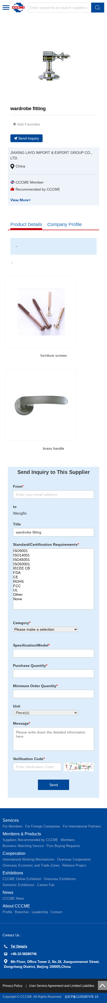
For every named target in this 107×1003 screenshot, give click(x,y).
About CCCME (16, 906)
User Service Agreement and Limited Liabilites (61, 986)
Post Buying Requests (63, 846)
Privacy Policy (13, 986)
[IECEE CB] (53, 568)
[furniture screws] (41, 312)
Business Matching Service (23, 846)
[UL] (53, 590)
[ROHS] (53, 581)
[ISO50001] (53, 564)
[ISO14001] (53, 555)
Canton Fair (46, 885)
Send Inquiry (28, 138)
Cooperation (14, 853)
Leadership (40, 912)
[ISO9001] (53, 551)
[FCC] (53, 586)
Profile (7, 912)
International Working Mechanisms (29, 859)
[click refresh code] (77, 767)
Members (68, 840)
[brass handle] (41, 405)
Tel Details (19, 946)
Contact (56, 912)
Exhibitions (13, 873)
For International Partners (82, 826)
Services (11, 820)
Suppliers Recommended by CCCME (30, 840)
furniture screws (54, 355)
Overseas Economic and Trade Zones (31, 865)
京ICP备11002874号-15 (81, 997)
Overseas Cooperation (74, 859)
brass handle (53, 448)
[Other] (53, 594)
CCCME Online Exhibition (22, 879)
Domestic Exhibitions (19, 885)
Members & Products (22, 834)
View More (20, 200)
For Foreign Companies (42, 826)
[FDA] (53, 573)
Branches (22, 912)
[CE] (53, 577)
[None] (53, 599)
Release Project (74, 865)
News (8, 892)
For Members (13, 826)
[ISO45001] (53, 559)
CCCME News (13, 898)
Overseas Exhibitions (60, 879)
